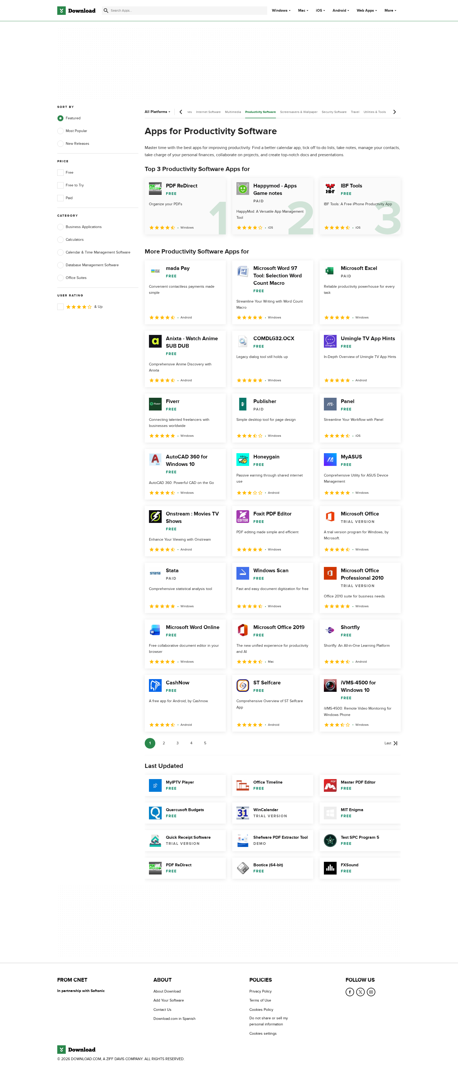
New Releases (77, 143)
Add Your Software (168, 1000)
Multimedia (233, 112)
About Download (167, 991)
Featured (73, 118)
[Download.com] (76, 10)
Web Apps (365, 10)
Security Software (334, 112)
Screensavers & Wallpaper (299, 112)
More (389, 10)
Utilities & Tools (375, 112)
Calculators (75, 239)
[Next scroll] (394, 112)
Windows (280, 10)
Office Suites (76, 278)
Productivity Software (260, 112)
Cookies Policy (261, 1009)
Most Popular (76, 131)
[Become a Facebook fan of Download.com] (350, 992)
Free (69, 172)
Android (339, 10)
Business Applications (84, 227)
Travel (355, 112)
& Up (98, 306)
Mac (301, 10)
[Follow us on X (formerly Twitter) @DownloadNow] (360, 992)
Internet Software (208, 112)
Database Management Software (92, 265)
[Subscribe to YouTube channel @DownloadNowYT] (371, 992)
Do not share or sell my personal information (268, 1021)
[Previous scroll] (181, 112)
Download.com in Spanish (174, 1018)
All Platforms (156, 112)
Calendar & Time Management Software (98, 252)
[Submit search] (106, 10)
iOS (319, 10)
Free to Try (75, 185)
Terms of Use (260, 1000)
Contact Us (162, 1009)
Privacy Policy (260, 991)
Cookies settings (263, 1033)
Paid (69, 198)
